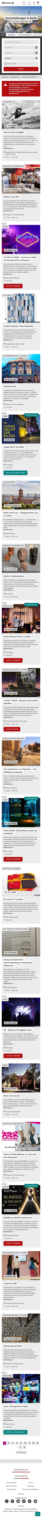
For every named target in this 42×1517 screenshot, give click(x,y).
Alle (3, 35)
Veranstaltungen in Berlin (21, 18)
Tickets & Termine (13, 286)
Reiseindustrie (11, 1489)
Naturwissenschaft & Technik (15, 356)
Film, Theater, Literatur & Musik (15, 929)
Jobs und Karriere (11, 1486)
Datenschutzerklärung (19, 1509)
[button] (29, 3)
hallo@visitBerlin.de (21, 1472)
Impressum (8, 1509)
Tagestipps (11, 35)
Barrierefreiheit (32, 1509)
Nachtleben (7, 1376)
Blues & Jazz (8, 606)
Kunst (5, 416)
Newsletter (24, 1478)
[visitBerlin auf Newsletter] (35, 1501)
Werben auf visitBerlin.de (31, 1489)
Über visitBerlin (11, 1482)
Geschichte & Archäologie (13, 166)
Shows (5, 227)
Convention (30, 1486)
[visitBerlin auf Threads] (12, 1501)
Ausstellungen (9, 482)
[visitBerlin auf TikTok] (29, 1501)
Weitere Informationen (15, 473)
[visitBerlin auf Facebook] (7, 1501)
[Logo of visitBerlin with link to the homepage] (7, 3)
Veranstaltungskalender (21, 21)
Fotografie (7, 102)
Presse (30, 1482)
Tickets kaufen (12, 729)
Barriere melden (8, 1511)
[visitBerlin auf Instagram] (24, 1501)
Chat (37, 1514)
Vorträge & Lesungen (11, 869)
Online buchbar (11, 63)
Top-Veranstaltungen (24, 35)
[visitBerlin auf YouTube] (18, 1501)
